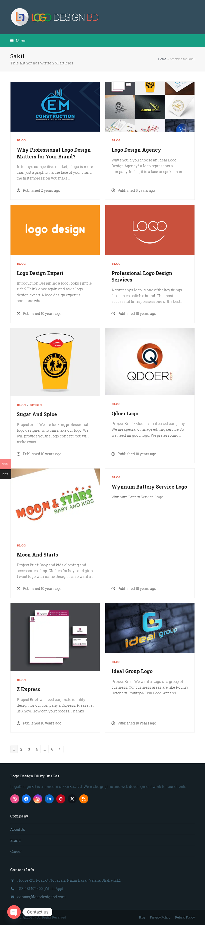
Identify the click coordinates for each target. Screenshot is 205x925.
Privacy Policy (160, 917)
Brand (15, 840)
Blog (21, 140)
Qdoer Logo (125, 413)
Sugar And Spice (37, 414)
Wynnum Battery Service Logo (149, 487)
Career (16, 851)
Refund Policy (185, 917)
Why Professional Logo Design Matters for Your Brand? (54, 153)
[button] (18, 40)
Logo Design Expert (40, 273)
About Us (17, 829)
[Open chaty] (14, 912)
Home (162, 59)
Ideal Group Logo (132, 671)
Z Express (28, 689)
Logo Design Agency (136, 150)
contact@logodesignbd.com (41, 896)
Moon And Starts (37, 554)
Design (36, 405)
